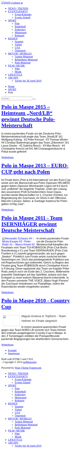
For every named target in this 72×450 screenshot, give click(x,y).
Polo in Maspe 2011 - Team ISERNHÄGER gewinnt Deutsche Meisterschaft (31, 224)
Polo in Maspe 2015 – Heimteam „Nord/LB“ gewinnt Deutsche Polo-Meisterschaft (28, 116)
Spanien (19, 41)
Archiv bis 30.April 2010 (28, 80)
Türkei (18, 44)
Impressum (14, 353)
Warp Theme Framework (28, 367)
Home (11, 86)
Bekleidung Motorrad (26, 59)
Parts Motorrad (22, 62)
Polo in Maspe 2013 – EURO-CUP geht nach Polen (34, 168)
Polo (17, 23)
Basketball (20, 26)
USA (17, 47)
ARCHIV (13, 77)
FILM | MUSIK (16, 65)
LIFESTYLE (15, 74)
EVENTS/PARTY (18, 11)
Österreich (20, 50)
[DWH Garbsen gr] (12, 2)
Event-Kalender (23, 14)
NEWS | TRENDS (18, 8)
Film (17, 68)
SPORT (12, 20)
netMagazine (30, 362)
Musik (18, 71)
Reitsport (19, 35)
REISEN (13, 38)
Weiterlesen (7, 157)
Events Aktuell (22, 17)
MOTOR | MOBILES (20, 53)
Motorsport (20, 32)
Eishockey (20, 29)
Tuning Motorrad (24, 56)
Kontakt (12, 350)
